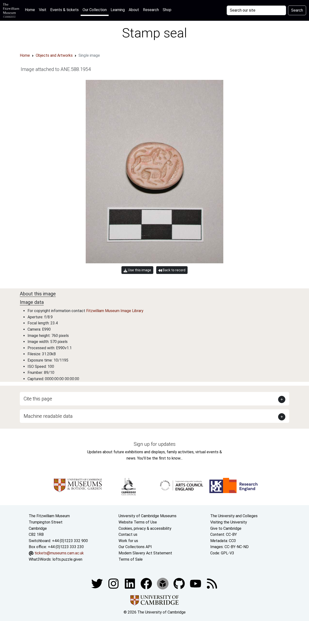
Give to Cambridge (225, 528)
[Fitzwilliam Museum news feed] (212, 583)
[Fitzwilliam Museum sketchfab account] (163, 583)
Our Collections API (135, 546)
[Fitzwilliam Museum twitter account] (97, 583)
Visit (42, 9)
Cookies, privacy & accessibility (145, 528)
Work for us (128, 540)
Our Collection (95, 9)
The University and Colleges (234, 516)
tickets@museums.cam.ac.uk (59, 553)
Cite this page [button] (38, 399)
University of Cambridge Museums (147, 516)
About (134, 9)
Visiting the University (228, 522)
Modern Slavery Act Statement (145, 553)
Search (297, 10)
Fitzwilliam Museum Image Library (114, 310)
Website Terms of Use (138, 522)
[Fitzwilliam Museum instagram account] (114, 583)
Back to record (173, 270)
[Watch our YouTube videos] (196, 583)
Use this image (139, 270)
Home (31, 9)
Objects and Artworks (54, 55)
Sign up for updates (155, 444)
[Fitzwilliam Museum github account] (179, 583)
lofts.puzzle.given (67, 559)
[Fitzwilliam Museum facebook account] (130, 583)
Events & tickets (64, 9)
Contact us (128, 534)
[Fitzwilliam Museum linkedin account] (147, 583)
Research (151, 9)
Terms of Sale (131, 559)
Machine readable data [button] (48, 416)
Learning (118, 9)
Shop (167, 9)
